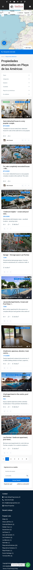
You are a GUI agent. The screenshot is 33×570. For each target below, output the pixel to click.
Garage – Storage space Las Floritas (16, 255)
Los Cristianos (6, 537)
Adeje (4, 519)
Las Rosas (5, 532)
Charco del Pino (6, 521)
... (3, 132)
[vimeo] (17, 2)
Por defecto (6, 94)
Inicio (2, 56)
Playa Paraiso (6, 550)
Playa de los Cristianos (8, 548)
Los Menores (6, 540)
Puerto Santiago (6, 553)
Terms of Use (6, 568)
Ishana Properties (9, 505)
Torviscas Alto (6, 555)
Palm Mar (5, 542)
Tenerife (20, 116)
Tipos (4, 75)
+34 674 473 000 (9, 500)
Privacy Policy (14, 568)
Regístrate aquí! (8, 484)
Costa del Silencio (7, 524)
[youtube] (14, 2)
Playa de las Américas (10, 116)
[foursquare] (25, 2)
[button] (4, 43)
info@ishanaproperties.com (12, 503)
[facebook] (7, 2)
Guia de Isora (6, 529)
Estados (5, 83)
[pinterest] (10, 2)
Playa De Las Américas (9, 90)
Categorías (6, 79)
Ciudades (5, 86)
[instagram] (21, 2)
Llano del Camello (7, 535)
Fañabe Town (6, 527)
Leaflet (17, 49)
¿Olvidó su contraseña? (23, 484)
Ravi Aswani (10, 140)
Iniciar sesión (16, 480)
